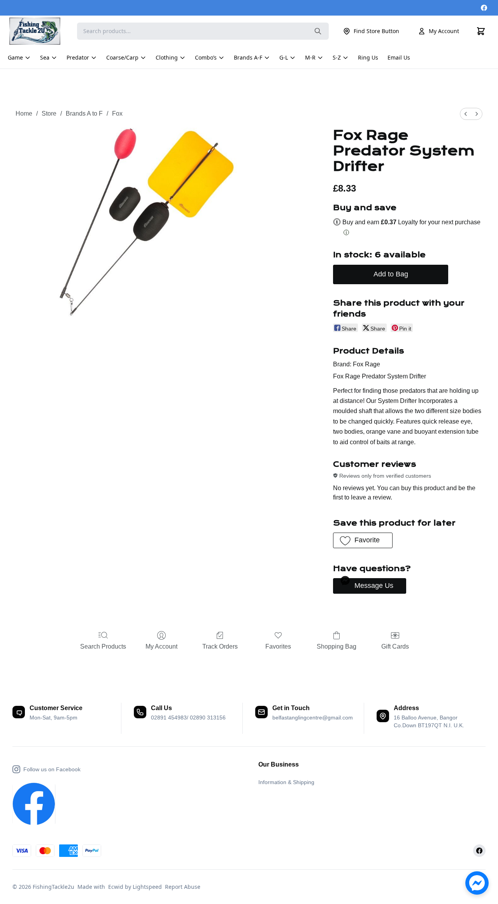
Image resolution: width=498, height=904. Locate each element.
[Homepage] (38, 31)
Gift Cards (395, 646)
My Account (444, 31)
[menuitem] (465, 114)
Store (49, 113)
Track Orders (220, 646)
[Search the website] (318, 31)
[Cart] (481, 31)
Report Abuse (182, 886)
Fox (117, 113)
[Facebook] (484, 7)
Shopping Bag (336, 646)
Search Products (103, 646)
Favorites (278, 646)
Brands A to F (84, 113)
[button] (363, 540)
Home (24, 113)
